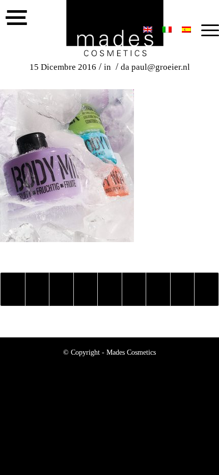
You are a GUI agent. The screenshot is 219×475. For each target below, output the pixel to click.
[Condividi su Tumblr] (134, 289)
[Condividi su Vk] (158, 289)
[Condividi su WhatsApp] (61, 289)
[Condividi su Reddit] (183, 289)
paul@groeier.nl (160, 67)
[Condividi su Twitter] (37, 289)
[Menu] (205, 30)
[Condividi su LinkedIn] (110, 289)
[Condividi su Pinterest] (86, 289)
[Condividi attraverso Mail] (206, 289)
